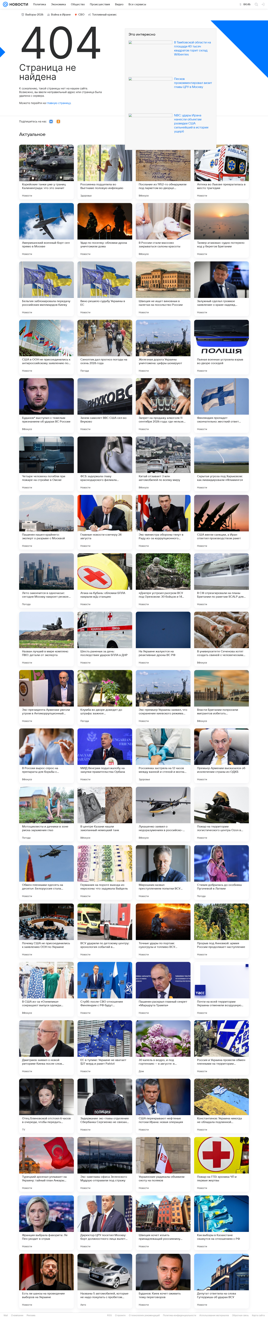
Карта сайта (258, 1315)
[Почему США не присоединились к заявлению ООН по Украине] (46, 931)
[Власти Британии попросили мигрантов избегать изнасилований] (221, 697)
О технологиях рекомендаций (144, 1315)
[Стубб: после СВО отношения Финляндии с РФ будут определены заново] (104, 989)
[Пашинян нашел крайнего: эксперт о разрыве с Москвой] (46, 522)
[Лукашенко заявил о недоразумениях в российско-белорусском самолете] (163, 814)
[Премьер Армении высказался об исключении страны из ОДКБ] (221, 755)
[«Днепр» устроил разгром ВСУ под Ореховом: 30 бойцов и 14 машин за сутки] (163, 580)
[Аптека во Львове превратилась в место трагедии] (221, 172)
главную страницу (58, 103)
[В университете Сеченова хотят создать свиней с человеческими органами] (221, 639)
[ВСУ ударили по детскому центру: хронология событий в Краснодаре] (104, 931)
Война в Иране (61, 14)
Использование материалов (214, 1315)
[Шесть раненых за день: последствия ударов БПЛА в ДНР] (104, 639)
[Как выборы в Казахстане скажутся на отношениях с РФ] (221, 1222)
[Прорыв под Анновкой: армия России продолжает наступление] (221, 931)
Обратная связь (240, 1315)
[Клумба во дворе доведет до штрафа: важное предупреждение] (104, 697)
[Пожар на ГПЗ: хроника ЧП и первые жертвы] (221, 1164)
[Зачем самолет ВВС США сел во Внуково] (104, 405)
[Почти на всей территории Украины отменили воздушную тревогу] (221, 989)
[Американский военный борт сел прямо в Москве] (46, 230)
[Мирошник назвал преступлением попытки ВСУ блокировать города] (163, 872)
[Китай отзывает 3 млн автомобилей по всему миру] (163, 464)
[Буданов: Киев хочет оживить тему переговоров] (163, 1281)
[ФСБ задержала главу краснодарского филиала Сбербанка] (104, 464)
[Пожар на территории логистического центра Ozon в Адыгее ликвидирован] (221, 814)
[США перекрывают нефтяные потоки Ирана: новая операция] (163, 1106)
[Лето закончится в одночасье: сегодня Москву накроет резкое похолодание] (46, 580)
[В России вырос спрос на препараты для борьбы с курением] (46, 755)
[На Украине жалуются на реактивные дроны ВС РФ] (163, 639)
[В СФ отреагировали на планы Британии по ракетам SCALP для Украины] (221, 580)
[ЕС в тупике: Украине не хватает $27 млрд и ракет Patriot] (104, 1047)
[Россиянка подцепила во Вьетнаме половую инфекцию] (104, 172)
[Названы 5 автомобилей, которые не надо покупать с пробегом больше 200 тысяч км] (104, 1281)
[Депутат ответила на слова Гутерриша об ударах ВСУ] (221, 1281)
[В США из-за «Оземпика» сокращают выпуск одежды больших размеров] (46, 989)
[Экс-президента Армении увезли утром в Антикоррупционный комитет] (46, 697)
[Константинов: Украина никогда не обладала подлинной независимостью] (221, 1106)
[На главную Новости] (18, 4)
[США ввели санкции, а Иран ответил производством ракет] (221, 522)
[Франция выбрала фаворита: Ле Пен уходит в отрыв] (46, 1222)
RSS (109, 1315)
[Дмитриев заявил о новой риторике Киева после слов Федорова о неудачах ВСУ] (46, 1047)
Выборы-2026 (34, 14)
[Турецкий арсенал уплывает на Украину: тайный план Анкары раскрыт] (46, 1164)
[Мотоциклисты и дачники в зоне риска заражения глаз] (46, 814)
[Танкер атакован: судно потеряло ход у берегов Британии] (221, 230)
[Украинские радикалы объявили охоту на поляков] (163, 1164)
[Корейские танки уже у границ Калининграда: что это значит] (46, 172)
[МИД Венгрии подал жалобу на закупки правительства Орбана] (104, 755)
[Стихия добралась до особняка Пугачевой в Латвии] (221, 872)
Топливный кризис (104, 14)
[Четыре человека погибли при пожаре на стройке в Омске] (46, 464)
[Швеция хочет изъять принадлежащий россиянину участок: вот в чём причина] (163, 1222)
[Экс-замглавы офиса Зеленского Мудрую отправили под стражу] (104, 1164)
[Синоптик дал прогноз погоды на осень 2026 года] (104, 347)
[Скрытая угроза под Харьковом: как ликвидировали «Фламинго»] (221, 464)
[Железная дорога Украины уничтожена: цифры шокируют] (163, 347)
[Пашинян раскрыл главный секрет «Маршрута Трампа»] (163, 989)
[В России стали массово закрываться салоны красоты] (163, 230)
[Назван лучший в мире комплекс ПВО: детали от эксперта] (46, 639)
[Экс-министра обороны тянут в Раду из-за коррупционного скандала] (163, 522)
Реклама (31, 1315)
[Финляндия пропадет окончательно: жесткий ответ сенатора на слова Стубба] (221, 405)
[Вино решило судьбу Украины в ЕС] (104, 288)
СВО (81, 14)
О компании (17, 1315)
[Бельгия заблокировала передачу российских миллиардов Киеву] (46, 288)
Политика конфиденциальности (179, 1315)
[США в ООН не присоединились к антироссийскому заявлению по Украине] (46, 347)
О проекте (120, 1315)
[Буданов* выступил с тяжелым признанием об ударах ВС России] (46, 405)
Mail (6, 1315)
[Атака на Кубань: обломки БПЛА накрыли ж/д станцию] (104, 580)
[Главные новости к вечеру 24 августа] (104, 522)
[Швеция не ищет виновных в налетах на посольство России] (163, 288)
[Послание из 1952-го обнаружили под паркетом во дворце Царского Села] (163, 172)
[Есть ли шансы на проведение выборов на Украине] (46, 1281)
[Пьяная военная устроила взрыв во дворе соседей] (221, 347)
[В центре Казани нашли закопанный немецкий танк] (104, 814)
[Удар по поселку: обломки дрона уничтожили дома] (104, 230)
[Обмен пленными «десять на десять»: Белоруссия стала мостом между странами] (46, 872)
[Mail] (5, 4)
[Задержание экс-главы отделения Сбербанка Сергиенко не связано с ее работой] (104, 1106)
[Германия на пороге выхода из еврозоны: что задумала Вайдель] (104, 872)
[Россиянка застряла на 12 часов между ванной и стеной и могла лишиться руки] (163, 755)
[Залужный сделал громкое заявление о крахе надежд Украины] (221, 288)
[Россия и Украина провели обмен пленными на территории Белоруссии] (221, 1047)
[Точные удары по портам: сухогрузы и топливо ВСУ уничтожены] (163, 931)
